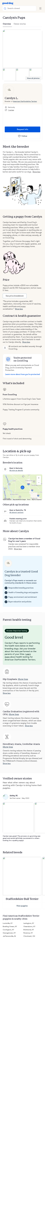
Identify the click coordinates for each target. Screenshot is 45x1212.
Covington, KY (8, 930)
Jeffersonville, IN (9, 936)
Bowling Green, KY (10, 926)
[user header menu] (40, 8)
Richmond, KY (28, 930)
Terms (28, 499)
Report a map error (37, 499)
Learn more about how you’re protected (22, 374)
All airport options (16, 512)
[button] (22, 49)
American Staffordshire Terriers (25, 101)
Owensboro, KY (29, 926)
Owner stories (20, 24)
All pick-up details (16, 470)
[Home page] (7, 3)
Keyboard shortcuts (6, 499)
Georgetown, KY (9, 933)
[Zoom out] (38, 482)
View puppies (22, 906)
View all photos (33, 78)
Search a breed (14, 8)
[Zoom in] (38, 478)
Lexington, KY (28, 923)
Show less (36, 172)
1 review (11, 110)
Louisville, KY (8, 923)
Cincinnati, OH (29, 936)
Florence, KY (28, 933)
